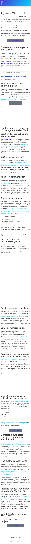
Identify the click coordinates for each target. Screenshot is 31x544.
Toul (7, 333)
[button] (28, 3)
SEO (17, 187)
